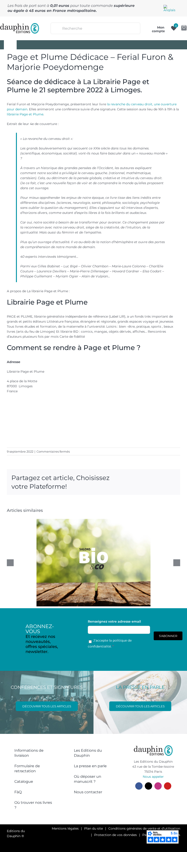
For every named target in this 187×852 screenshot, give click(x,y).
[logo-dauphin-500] (19, 25)
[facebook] (139, 786)
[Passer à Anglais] (169, 8)
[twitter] (148, 786)
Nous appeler (153, 777)
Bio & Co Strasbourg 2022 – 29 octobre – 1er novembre (89, 552)
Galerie (98, 552)
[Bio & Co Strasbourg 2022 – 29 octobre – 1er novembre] (93, 562)
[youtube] (167, 786)
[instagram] (158, 786)
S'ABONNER (168, 636)
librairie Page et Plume (25, 114)
